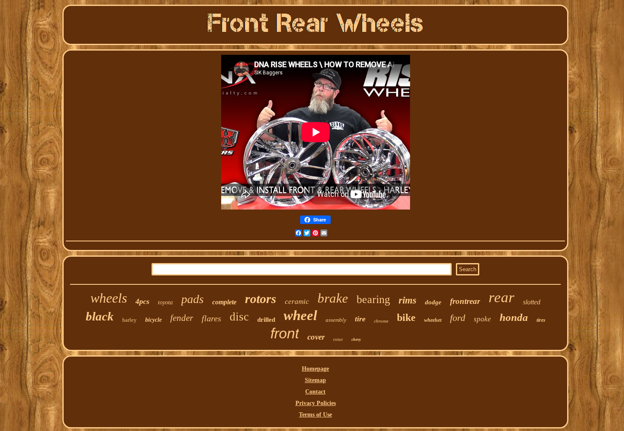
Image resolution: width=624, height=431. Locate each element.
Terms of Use (315, 414)
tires (541, 320)
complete (224, 302)
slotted (531, 302)
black (100, 316)
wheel (300, 315)
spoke (482, 319)
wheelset (432, 320)
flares (211, 318)
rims (407, 300)
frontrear (465, 301)
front (284, 333)
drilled (266, 319)
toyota (165, 302)
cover (316, 336)
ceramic (297, 302)
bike (406, 317)
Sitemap (315, 380)
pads (192, 299)
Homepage (315, 369)
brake (333, 298)
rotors (260, 299)
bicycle (153, 320)
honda (514, 317)
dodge (433, 302)
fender (181, 318)
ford (457, 317)
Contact (315, 391)
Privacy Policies (315, 403)
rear (501, 297)
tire (360, 319)
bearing (373, 299)
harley (129, 320)
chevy (356, 339)
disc (239, 316)
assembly (336, 320)
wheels (108, 298)
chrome (381, 320)
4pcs (142, 301)
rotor (338, 339)
